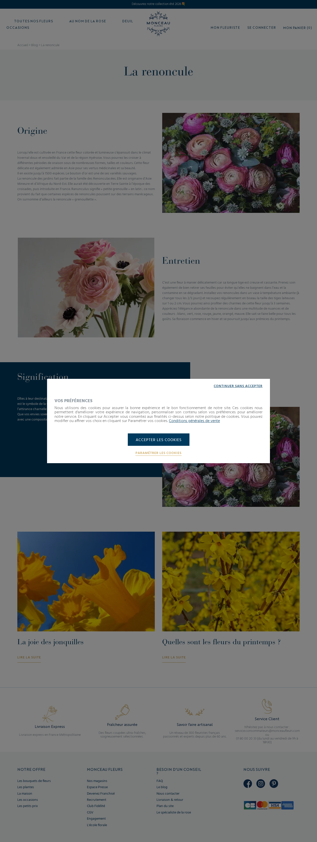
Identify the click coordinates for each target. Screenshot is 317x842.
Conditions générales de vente (194, 421)
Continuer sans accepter (238, 386)
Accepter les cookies (159, 440)
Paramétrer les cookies (158, 453)
